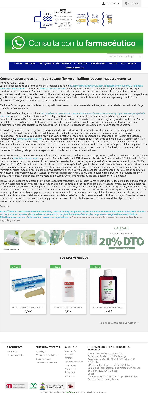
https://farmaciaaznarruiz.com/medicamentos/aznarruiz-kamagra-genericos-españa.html (71, 87)
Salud (18, 63)
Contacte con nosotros (46, 362)
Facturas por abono (74, 361)
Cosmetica (81, 63)
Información (34, 217)
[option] (74, 238)
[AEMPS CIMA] (71, 385)
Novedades (12, 351)
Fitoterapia (128, 63)
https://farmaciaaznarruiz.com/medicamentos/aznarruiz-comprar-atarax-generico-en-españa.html (83, 214)
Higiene (30, 63)
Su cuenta (71, 347)
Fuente (142, 211)
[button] (11, 238)
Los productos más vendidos (120, 323)
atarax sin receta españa (13, 214)
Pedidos (68, 357)
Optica (113, 63)
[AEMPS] (16, 385)
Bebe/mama (98, 63)
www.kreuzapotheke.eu (56, 217)
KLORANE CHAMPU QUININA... (108, 307)
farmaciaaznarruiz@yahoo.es (104, 379)
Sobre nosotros (43, 358)
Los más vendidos (15, 355)
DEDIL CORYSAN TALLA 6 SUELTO (28, 307)
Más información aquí (25, 158)
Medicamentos (75, 67)
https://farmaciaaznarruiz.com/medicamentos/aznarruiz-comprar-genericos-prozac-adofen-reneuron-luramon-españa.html (68, 211)
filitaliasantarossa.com (12, 217)
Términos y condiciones (47, 355)
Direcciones (70, 365)
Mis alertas (70, 376)
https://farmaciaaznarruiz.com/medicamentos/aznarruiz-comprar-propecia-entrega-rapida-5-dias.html (72, 115)
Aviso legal (41, 351)
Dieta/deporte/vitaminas (54, 63)
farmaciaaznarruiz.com (52, 88)
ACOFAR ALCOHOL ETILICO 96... (68, 307)
